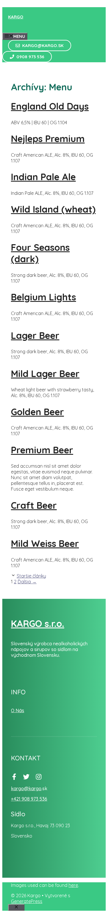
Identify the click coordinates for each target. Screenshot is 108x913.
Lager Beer (35, 335)
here (73, 885)
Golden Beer (37, 411)
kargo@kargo (26, 788)
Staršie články (31, 576)
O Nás (17, 710)
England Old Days (50, 106)
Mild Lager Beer (45, 373)
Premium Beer (42, 450)
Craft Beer (34, 505)
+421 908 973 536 (29, 799)
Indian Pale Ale (43, 176)
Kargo (15, 17)
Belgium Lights (43, 297)
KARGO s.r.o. (37, 623)
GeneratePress (26, 901)
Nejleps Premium (48, 138)
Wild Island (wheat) (53, 209)
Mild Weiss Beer (45, 543)
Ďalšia (27, 581)
